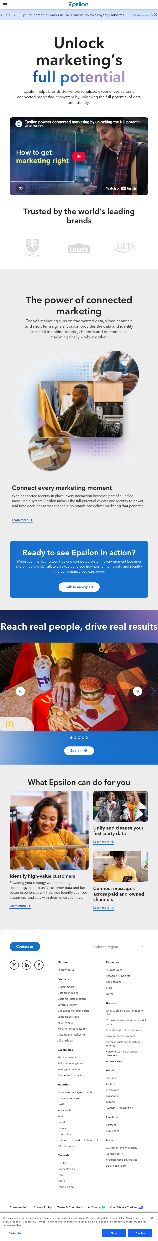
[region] (79, 14)
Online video (65, 1187)
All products (65, 1040)
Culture (110, 1084)
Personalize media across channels (121, 1053)
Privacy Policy (43, 1207)
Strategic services (68, 1016)
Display (62, 1163)
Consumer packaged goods (74, 1092)
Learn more (18, 905)
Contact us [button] (25, 946)
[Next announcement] (14, 14)
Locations (112, 1096)
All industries (65, 1146)
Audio (61, 1181)
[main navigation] (5, 5)
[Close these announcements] (155, 15)
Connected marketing (70, 1075)
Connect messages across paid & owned (126, 1022)
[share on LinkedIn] (26, 965)
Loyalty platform (67, 1004)
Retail (60, 1116)
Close (113, 1233)
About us (111, 1078)
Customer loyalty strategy (121, 1147)
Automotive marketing (71, 1034)
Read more (141, 15)
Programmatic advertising (122, 1159)
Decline (140, 1233)
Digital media (65, 987)
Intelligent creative (68, 1069)
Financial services (68, 1098)
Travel (61, 1122)
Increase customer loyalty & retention (123, 1043)
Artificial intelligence (70, 1063)
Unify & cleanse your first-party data (125, 1012)
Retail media (65, 1022)
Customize (15, 1233)
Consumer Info (19, 1207)
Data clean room (67, 992)
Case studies (113, 982)
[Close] (152, 1218)
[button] (71, 737)
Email (60, 1175)
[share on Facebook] (39, 965)
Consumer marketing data (73, 1010)
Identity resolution (68, 1057)
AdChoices (95, 1207)
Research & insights (118, 976)
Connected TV (66, 1169)
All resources (114, 970)
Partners (111, 1125)
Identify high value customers (124, 1030)
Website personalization (72, 1028)
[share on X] (14, 965)
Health (61, 1104)
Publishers (112, 1130)
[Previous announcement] (1, 14)
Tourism (62, 1128)
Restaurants (64, 1110)
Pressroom (112, 1090)
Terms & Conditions (69, 1207)
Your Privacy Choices (123, 1207)
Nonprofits (64, 1134)
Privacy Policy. (12, 1225)
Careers (110, 1102)
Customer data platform (72, 998)
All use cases (114, 1061)
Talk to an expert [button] (79, 586)
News (109, 993)
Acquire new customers (120, 1036)
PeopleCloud (65, 970)
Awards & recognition (119, 1108)
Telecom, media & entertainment (77, 1140)
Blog (109, 987)
